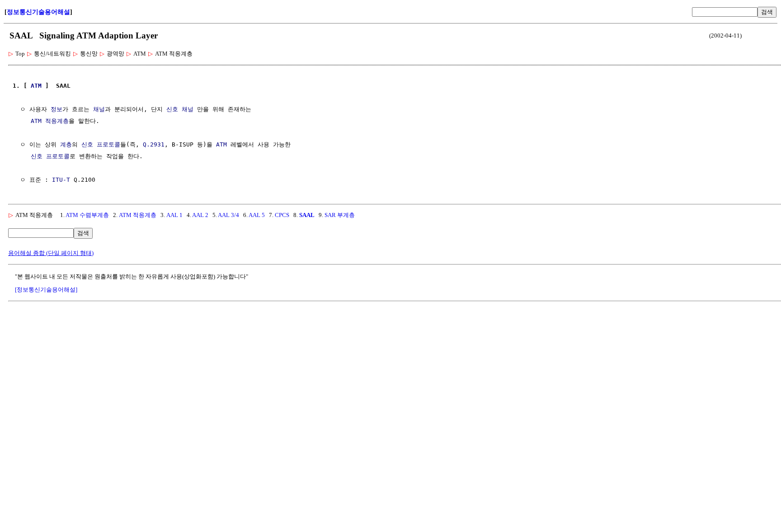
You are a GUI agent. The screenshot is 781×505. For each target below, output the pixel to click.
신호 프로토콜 (100, 144)
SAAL (307, 215)
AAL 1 (174, 215)
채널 (99, 109)
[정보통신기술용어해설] (46, 289)
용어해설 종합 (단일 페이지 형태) (51, 253)
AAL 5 (257, 215)
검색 (767, 12)
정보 (56, 109)
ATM (36, 85)
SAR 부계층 (340, 215)
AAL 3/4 (228, 215)
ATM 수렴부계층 (87, 215)
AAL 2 (200, 215)
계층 (66, 144)
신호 (172, 109)
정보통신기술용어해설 (38, 12)
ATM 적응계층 (50, 121)
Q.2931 (154, 144)
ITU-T (61, 179)
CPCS (282, 215)
